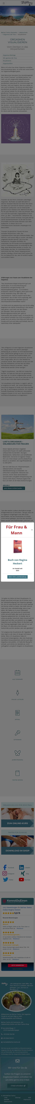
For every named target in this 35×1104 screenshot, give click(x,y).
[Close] (32, 529)
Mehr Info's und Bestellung (17, 577)
